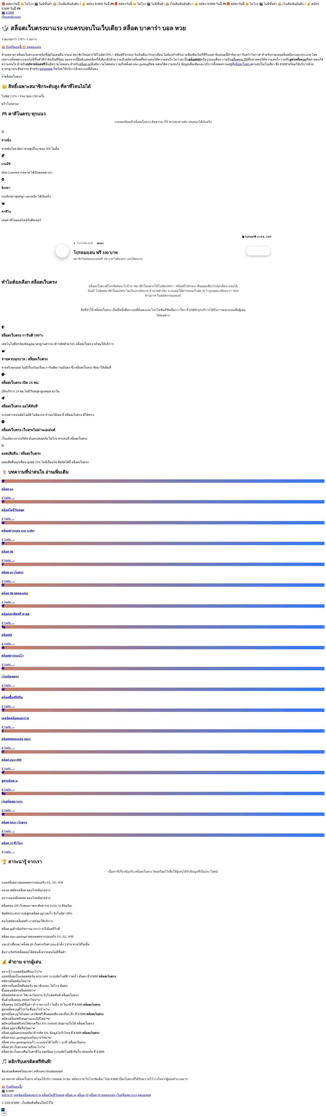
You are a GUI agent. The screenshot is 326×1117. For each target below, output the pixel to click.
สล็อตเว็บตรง (242, 64)
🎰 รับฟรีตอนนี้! (12, 47)
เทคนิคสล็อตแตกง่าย (27, 1095)
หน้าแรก (7, 1095)
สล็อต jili (82, 1095)
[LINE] (3, 1109)
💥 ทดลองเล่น (31, 47)
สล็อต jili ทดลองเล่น (102, 1095)
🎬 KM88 (8, 12)
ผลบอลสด (46, 68)
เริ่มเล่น (6, 16)
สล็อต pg (70, 1095)
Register (16, 16)
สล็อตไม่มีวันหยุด (53, 1095)
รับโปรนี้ (260, 251)
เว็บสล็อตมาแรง (126, 1095)
